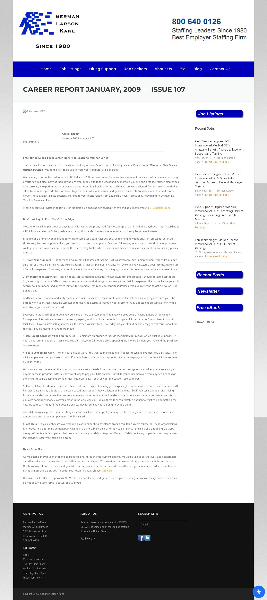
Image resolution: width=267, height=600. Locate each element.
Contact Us (220, 69)
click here (107, 470)
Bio (182, 69)
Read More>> (88, 538)
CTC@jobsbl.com (160, 208)
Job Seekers (135, 69)
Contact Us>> (30, 547)
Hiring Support (102, 69)
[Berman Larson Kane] (135, 30)
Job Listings (70, 69)
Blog (197, 69)
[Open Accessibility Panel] (259, 592)
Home (46, 69)
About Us (163, 69)
